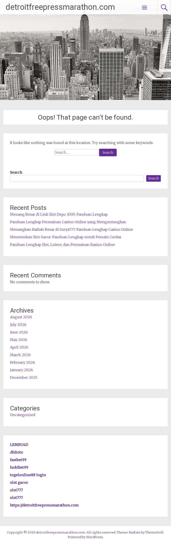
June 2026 (19, 332)
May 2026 (18, 339)
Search (16, 172)
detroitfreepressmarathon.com (60, 7)
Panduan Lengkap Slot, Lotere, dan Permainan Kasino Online (62, 244)
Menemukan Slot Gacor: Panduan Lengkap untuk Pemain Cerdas (65, 237)
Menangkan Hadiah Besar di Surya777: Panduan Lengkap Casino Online (71, 229)
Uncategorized (22, 415)
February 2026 (22, 362)
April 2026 (19, 347)
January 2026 (21, 370)
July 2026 (18, 324)
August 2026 (21, 317)
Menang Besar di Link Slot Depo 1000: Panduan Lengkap (59, 214)
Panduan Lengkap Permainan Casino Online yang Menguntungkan (68, 222)
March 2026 (20, 355)
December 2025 (23, 377)
